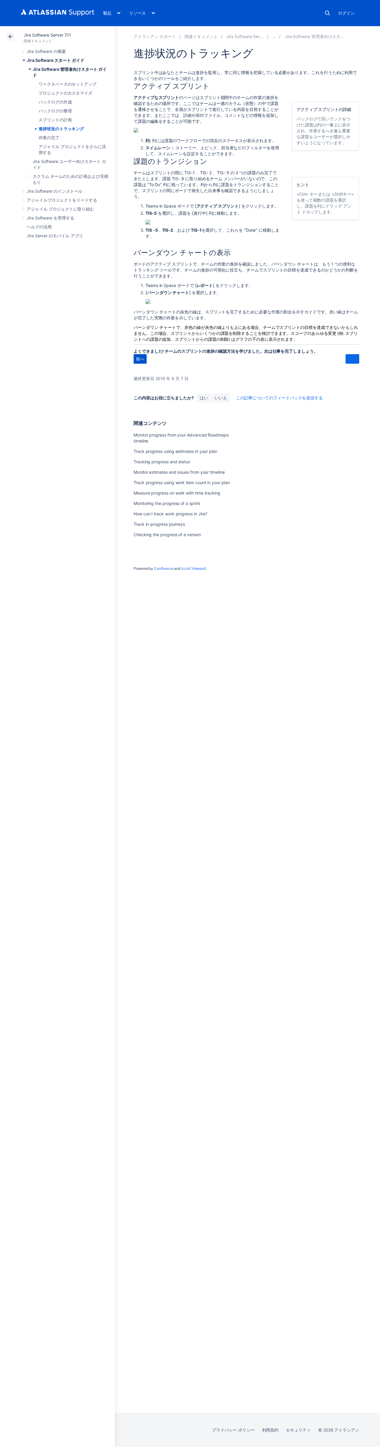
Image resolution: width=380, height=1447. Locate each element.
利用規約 (270, 1429)
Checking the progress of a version (167, 534)
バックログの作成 (55, 101)
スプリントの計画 (55, 119)
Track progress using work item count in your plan (182, 482)
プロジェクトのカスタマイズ (65, 92)
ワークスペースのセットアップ (67, 84)
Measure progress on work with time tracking (177, 492)
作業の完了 (49, 137)
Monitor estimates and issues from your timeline (179, 472)
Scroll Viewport (193, 568)
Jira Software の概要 (46, 51)
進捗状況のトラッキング (61, 128)
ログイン (346, 12)
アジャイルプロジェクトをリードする (62, 200)
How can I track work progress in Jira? (170, 513)
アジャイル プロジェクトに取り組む (60, 208)
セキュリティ (298, 1429)
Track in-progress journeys (159, 524)
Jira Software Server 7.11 (47, 34)
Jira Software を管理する (50, 217)
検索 (327, 13)
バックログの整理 (55, 110)
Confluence (163, 568)
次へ (352, 359)
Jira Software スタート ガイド (55, 60)
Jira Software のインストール (55, 191)
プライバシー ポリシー (233, 1429)
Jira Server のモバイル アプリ (55, 235)
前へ (140, 358)
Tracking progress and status (162, 461)
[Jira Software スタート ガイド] (274, 36)
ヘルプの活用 (39, 226)
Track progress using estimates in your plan (175, 451)
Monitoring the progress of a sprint (167, 503)
